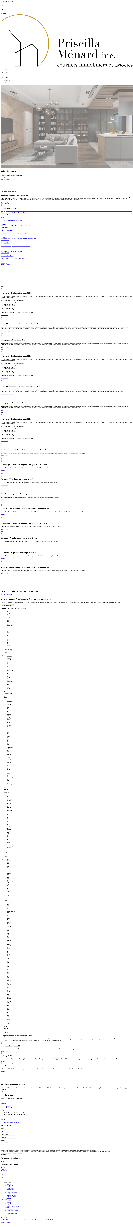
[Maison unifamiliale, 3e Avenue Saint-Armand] (12, 251)
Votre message (4, 1142)
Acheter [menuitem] (6, 72)
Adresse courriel (5, 1134)
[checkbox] (66, 1150)
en (1, 84)
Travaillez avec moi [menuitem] (8, 75)
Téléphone (3, 1137)
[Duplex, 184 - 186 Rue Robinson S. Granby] (14, 213)
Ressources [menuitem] (6, 77)
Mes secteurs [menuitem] (7, 80)
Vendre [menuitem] (5, 69)
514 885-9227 (4, 13)
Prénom (2, 1128)
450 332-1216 (8, 1107)
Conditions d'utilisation (6, 1153)
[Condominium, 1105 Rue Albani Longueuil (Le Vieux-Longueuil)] (18, 238)
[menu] (68, 69)
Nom (2, 1131)
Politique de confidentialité (18, 1153)
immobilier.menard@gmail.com (11, 1122)
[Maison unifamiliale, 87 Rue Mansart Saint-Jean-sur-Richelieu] (16, 225)
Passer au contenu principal (7, 1)
